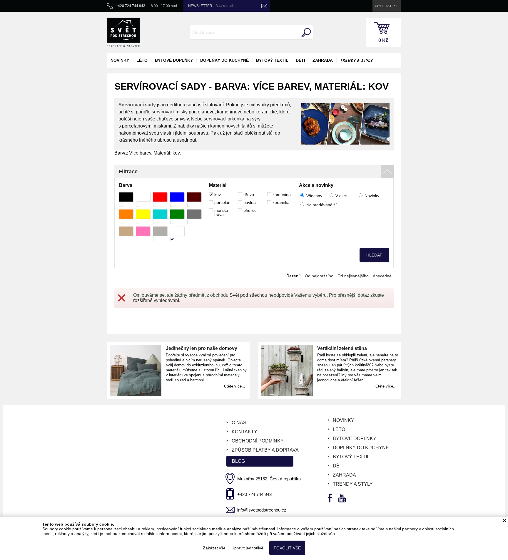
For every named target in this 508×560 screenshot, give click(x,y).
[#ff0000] (160, 199)
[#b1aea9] (160, 234)
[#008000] (177, 216)
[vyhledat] (305, 32)
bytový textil (272, 60)
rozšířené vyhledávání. (156, 300)
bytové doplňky (174, 60)
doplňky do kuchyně (224, 60)
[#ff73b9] (143, 234)
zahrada (323, 60)
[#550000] (194, 199)
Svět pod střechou (248, 295)
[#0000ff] (177, 199)
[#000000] (126, 199)
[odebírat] (264, 6)
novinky (120, 60)
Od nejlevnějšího (353, 276)
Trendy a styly (356, 61)
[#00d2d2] (160, 216)
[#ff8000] (126, 216)
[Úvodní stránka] (123, 32)
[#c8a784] (126, 234)
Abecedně (382, 276)
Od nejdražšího (319, 276)
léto (142, 60)
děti (300, 60)
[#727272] (194, 216)
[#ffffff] (143, 199)
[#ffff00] (143, 216)
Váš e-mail (224, 6)
